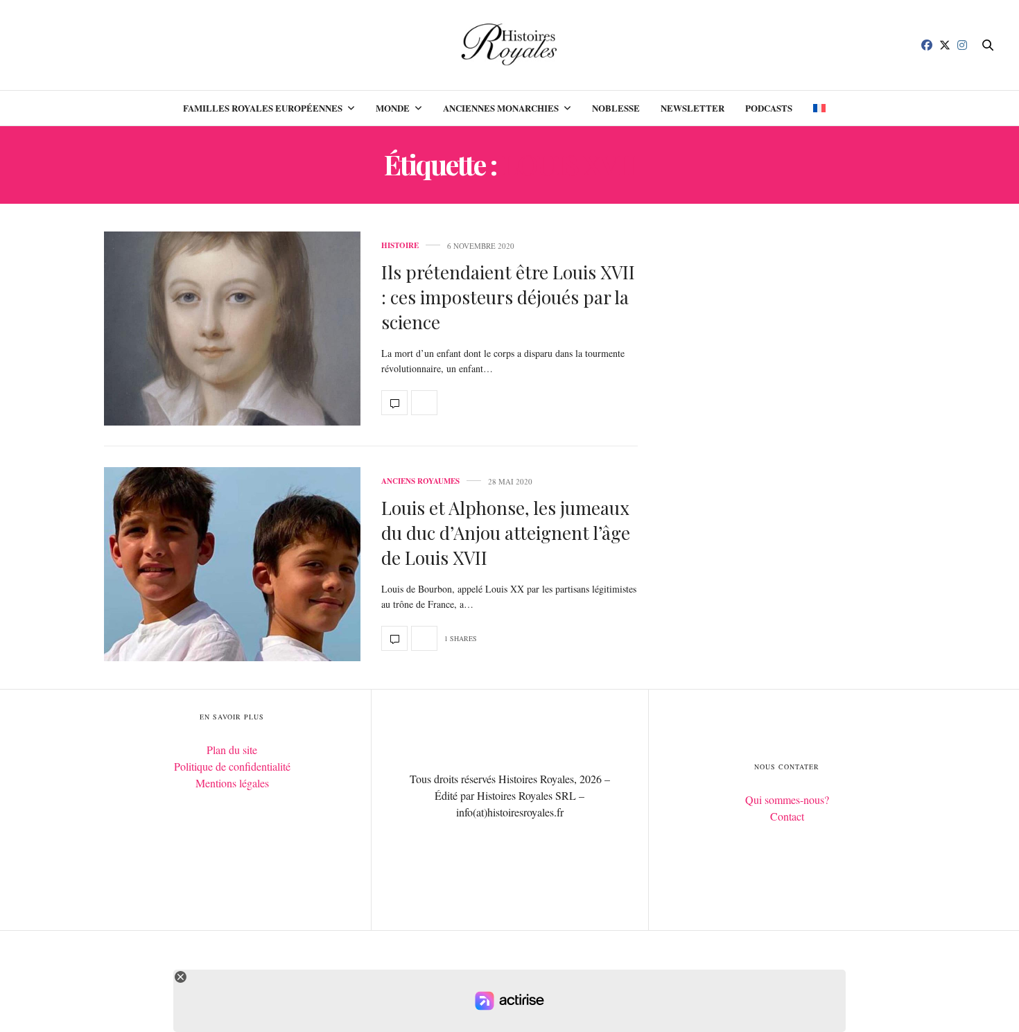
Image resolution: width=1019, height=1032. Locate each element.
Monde (393, 107)
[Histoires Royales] (510, 45)
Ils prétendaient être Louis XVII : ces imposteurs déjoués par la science (508, 297)
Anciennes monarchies (501, 107)
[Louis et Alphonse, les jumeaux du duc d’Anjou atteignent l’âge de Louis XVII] (232, 564)
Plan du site (232, 749)
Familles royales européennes (262, 107)
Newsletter (692, 107)
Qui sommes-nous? (787, 799)
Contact (787, 816)
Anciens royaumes (420, 481)
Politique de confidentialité (232, 766)
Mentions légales (232, 783)
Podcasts (768, 107)
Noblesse (616, 107)
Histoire (400, 246)
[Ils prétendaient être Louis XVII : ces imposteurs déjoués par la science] (232, 328)
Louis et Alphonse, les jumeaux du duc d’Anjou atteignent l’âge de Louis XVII (505, 533)
